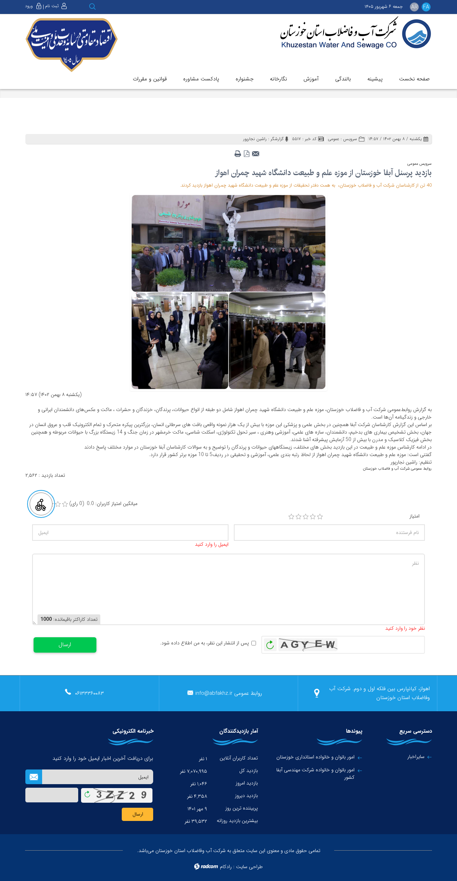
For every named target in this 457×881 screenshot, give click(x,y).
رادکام (226, 867)
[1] (291, 517)
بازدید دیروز (246, 796)
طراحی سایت (249, 867)
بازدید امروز (247, 783)
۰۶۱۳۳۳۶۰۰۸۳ (89, 693)
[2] (298, 517)
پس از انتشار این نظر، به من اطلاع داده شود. (204, 643)
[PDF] (246, 151)
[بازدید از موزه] (228, 292)
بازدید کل (248, 770)
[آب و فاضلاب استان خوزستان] (350, 33)
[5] (320, 517)
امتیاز (415, 516)
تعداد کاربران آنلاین (239, 758)
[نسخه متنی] (237, 151)
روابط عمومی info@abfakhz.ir (228, 693)
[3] (305, 517)
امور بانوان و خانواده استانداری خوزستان (315, 757)
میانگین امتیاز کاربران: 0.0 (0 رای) (103, 504)
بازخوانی (270, 643)
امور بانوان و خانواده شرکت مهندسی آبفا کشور (315, 773)
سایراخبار (416, 757)
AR (414, 7)
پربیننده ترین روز (241, 808)
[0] (65, 504)
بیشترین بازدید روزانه (237, 821)
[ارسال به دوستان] (255, 151)
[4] (313, 517)
